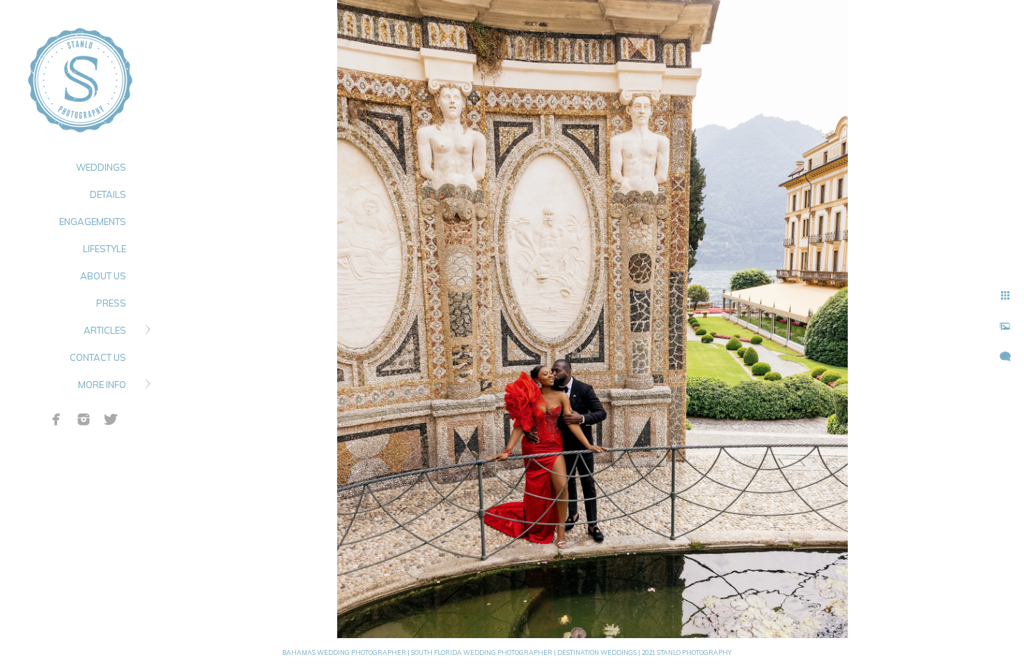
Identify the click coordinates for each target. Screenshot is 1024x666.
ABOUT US (103, 275)
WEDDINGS (101, 167)
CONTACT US (98, 357)
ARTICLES (105, 330)
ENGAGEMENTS (92, 221)
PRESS (111, 303)
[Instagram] (83, 419)
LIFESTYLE (104, 248)
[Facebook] (56, 419)
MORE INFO (102, 384)
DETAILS (108, 194)
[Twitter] (111, 419)
